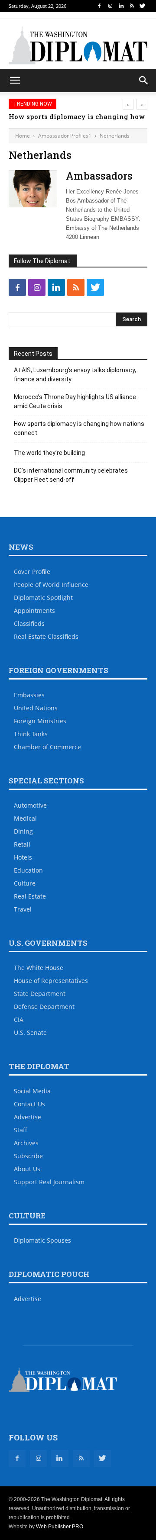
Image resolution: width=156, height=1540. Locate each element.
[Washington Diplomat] (78, 45)
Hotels (23, 857)
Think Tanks (31, 734)
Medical (25, 818)
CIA (18, 1019)
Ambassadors (99, 175)
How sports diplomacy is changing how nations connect (79, 428)
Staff (20, 1130)
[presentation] (128, 104)
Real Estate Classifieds (46, 636)
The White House (38, 967)
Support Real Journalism (49, 1182)
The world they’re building (49, 452)
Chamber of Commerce (47, 747)
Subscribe (28, 1156)
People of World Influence (51, 584)
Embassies (29, 695)
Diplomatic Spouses (42, 1240)
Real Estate (30, 896)
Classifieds (29, 623)
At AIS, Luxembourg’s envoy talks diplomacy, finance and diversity (75, 375)
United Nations (36, 708)
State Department (39, 993)
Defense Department (44, 1006)
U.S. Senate (30, 1032)
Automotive (30, 805)
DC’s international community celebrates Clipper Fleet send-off (71, 475)
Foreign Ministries (40, 721)
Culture (25, 883)
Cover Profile (32, 571)
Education (28, 870)
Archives (26, 1143)
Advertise (27, 1117)
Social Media (32, 1091)
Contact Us (29, 1104)
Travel (23, 909)
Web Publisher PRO (59, 1527)
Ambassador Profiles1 (64, 135)
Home (22, 135)
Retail (22, 844)
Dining (23, 831)
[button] (144, 80)
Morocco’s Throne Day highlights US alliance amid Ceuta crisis (75, 401)
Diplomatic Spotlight (43, 597)
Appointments (34, 610)
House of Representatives (51, 980)
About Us (27, 1169)
